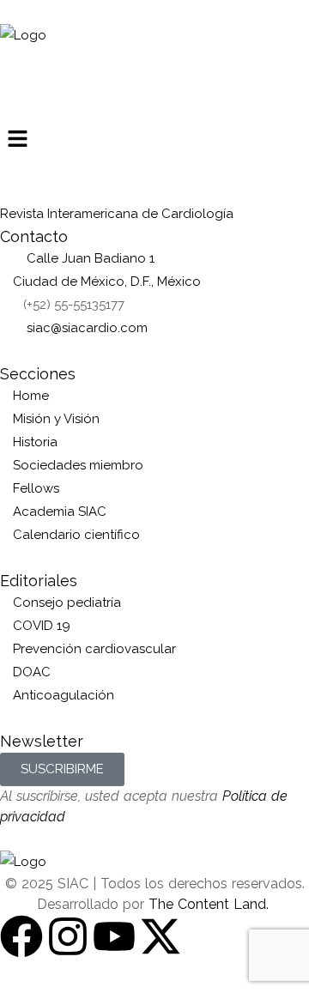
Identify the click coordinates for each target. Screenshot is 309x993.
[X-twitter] (160, 936)
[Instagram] (67, 936)
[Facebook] (21, 936)
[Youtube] (114, 936)
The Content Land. (210, 904)
